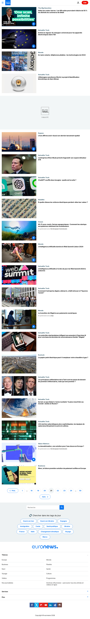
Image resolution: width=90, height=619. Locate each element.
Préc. (14, 490)
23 (64, 490)
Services (5, 591)
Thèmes (5, 555)
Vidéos (4, 578)
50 (80, 490)
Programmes (50, 578)
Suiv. (44, 497)
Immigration (24, 526)
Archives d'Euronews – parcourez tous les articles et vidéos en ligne (65, 583)
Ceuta (38, 526)
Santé (48, 569)
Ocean (40, 222)
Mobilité (41, 199)
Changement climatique (50, 531)
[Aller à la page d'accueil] (8, 2)
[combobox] (45, 507)
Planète (49, 564)
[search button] (61, 507)
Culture (48, 573)
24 (71, 490)
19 (38, 490)
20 (45, 490)
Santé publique (52, 526)
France (21, 531)
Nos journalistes (7, 583)
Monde (40, 52)
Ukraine (67, 526)
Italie (32, 531)
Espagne (63, 521)
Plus (3, 597)
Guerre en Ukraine (47, 521)
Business (41, 466)
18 (31, 490)
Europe (4, 560)
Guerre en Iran (28, 521)
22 (58, 490)
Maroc (45, 537)
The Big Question (44, 8)
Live (84, 3)
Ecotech (41, 355)
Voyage (68, 531)
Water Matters (43, 443)
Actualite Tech (43, 30)
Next (3, 569)
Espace (41, 133)
